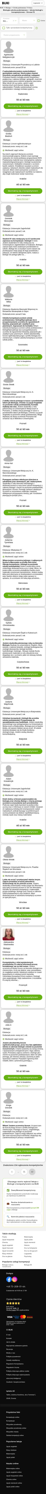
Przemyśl (23, 985)
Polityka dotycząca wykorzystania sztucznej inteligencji (18, 1376)
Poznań (23, 423)
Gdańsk (23, 1065)
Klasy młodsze (11, 1450)
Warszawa (23, 583)
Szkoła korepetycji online (15, 1435)
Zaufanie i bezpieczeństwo (15, 1382)
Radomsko (23, 94)
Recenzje (9, 1349)
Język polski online (12, 1487)
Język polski (10, 1457)
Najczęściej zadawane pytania (16, 1345)
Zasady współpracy (13, 1360)
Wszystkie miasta (12, 1432)
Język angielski (11, 1446)
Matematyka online (13, 1468)
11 (24, 1172)
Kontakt (9, 1338)
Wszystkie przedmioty (14, 1424)
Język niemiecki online (14, 1483)
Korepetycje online (12, 1417)
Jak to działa (10, 1342)
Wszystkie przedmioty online (16, 1428)
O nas (8, 1335)
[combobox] (3, 20)
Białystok (23, 739)
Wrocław (23, 902)
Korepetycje (10, 1421)
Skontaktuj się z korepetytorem (23, 106)
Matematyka (10, 1454)
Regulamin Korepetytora (14, 1364)
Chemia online (11, 1479)
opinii (14, 1310)
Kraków (23, 179)
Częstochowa (23, 662)
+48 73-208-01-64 (15, 1287)
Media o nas (10, 1353)
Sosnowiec (23, 345)
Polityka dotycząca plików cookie (17, 1371)
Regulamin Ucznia (12, 1367)
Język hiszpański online (14, 1476)
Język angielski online (14, 1472)
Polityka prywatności (13, 1356)
